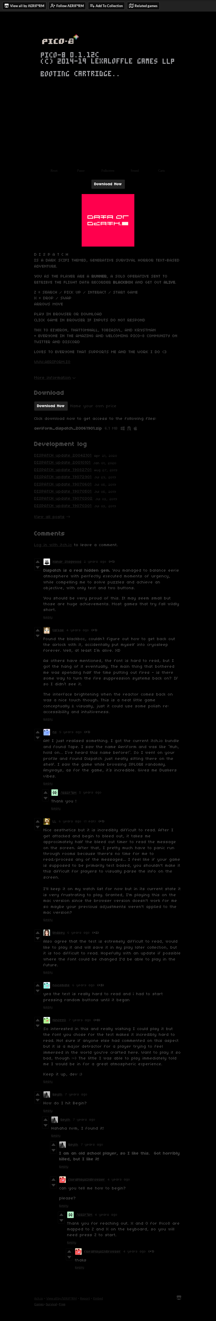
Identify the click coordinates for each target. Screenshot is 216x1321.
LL (54, 821)
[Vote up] (38, 562)
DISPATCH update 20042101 (63, 455)
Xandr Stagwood (67, 561)
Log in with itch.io (53, 545)
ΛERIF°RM (69, 793)
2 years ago (95, 561)
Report (85, 1298)
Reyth (57, 1094)
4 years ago (78, 630)
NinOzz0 (59, 1020)
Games (39, 1304)
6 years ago (70, 821)
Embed (98, 1298)
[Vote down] (38, 567)
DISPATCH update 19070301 (63, 506)
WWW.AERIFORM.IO (52, 362)
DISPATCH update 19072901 (63, 477)
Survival (51, 1304)
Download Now (108, 184)
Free (62, 1304)
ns (55, 732)
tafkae (58, 630)
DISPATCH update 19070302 (63, 499)
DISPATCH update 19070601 (63, 484)
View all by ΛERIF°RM (61, 1298)
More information (52, 378)
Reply (48, 617)
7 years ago (80, 1020)
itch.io (38, 1298)
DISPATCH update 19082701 (63, 470)
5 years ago (71, 732)
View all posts (49, 517)
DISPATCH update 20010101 (62, 463)
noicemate (61, 985)
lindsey (59, 932)
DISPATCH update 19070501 (63, 491)
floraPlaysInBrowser (86, 1179)
